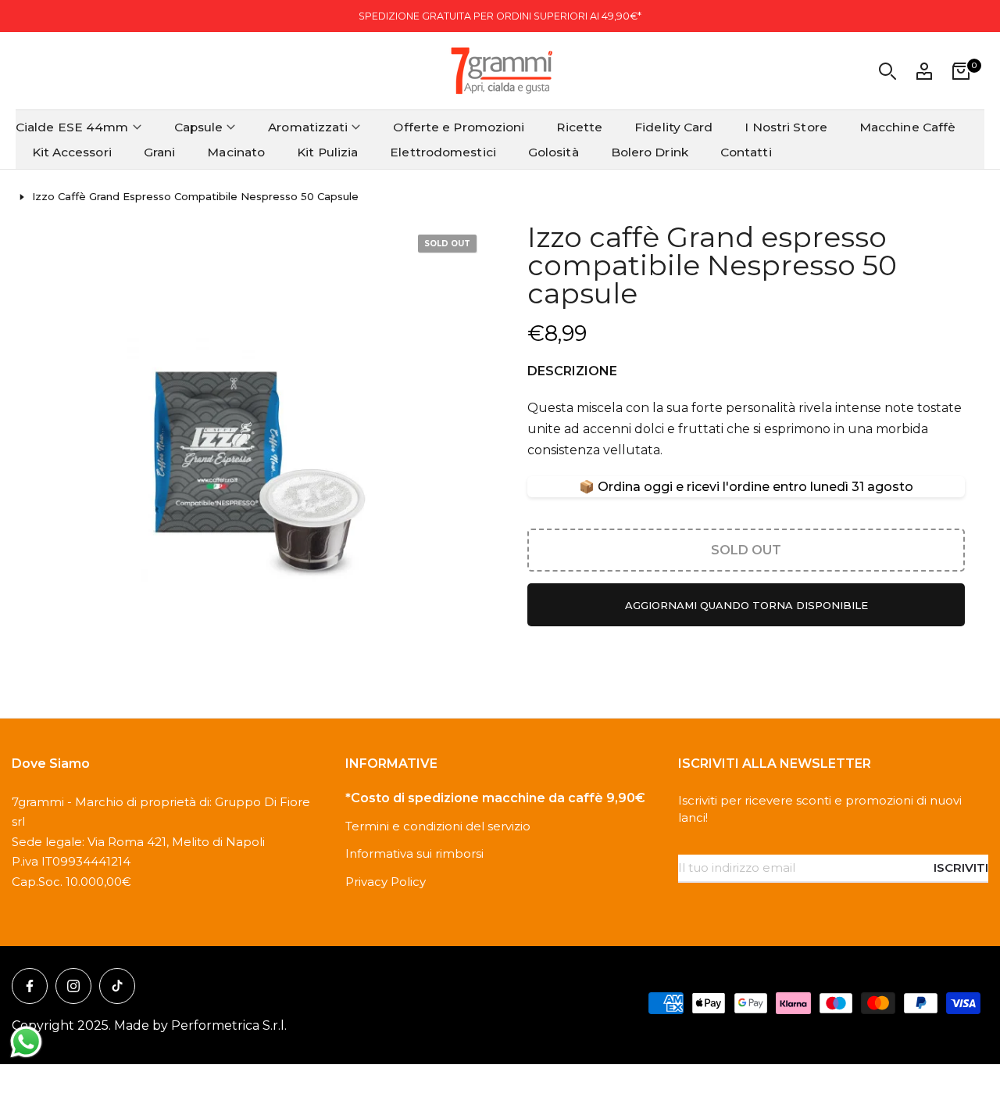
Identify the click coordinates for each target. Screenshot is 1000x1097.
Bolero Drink (649, 152)
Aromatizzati (308, 127)
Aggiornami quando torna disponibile (746, 605)
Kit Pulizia (327, 152)
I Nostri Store (786, 127)
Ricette (579, 127)
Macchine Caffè (907, 127)
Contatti (746, 152)
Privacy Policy (385, 881)
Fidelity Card (673, 127)
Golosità (553, 152)
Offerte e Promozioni (458, 127)
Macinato (236, 152)
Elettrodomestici (443, 152)
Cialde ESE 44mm (72, 127)
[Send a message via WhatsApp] (26, 1042)
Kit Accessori (72, 152)
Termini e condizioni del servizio (437, 826)
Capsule (198, 127)
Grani (160, 152)
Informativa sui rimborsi (414, 853)
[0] (961, 71)
